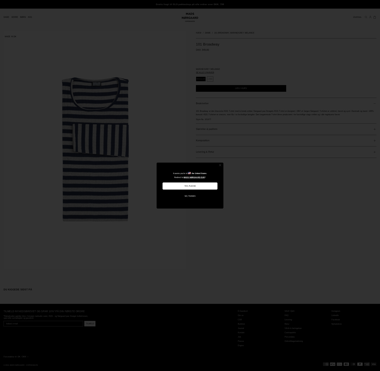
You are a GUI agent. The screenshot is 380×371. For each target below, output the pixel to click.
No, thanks (190, 196)
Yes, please (190, 186)
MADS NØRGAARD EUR (194, 177)
